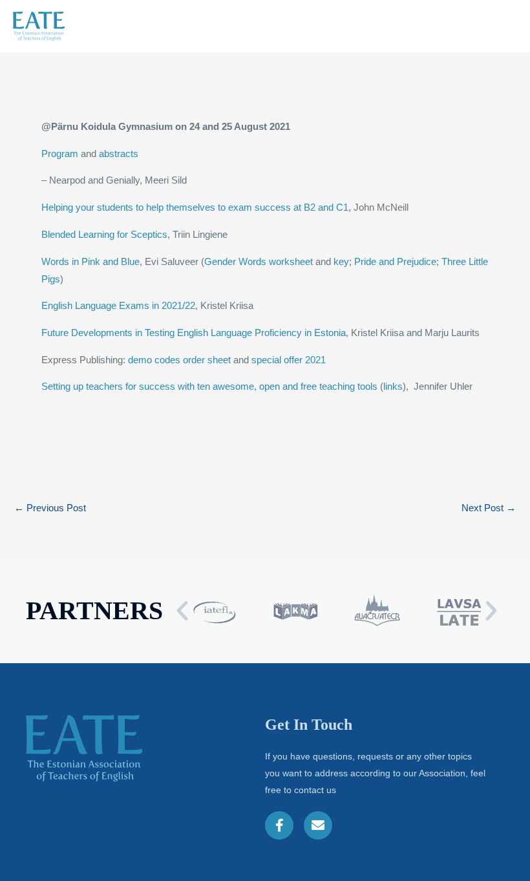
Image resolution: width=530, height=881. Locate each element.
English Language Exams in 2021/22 (118, 306)
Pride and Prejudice (395, 262)
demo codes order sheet (179, 360)
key (341, 262)
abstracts (118, 154)
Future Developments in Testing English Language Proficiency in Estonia (193, 333)
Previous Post (50, 508)
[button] (182, 611)
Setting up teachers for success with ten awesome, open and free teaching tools (209, 386)
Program (59, 154)
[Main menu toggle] (500, 26)
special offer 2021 (288, 360)
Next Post (488, 508)
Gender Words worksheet (258, 262)
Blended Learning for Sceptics (104, 234)
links (393, 386)
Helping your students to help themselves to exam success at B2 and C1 (194, 207)
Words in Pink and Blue (90, 262)
